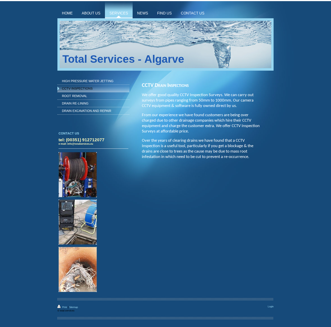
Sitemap (73, 307)
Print (64, 307)
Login (271, 306)
